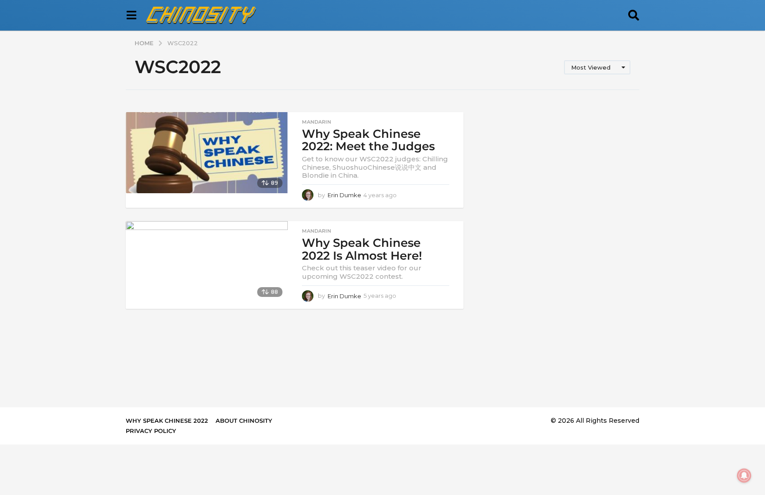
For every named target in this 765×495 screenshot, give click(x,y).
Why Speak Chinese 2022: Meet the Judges (368, 140)
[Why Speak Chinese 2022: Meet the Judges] (207, 152)
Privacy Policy (151, 430)
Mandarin (316, 122)
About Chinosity (244, 420)
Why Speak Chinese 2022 (167, 420)
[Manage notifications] (744, 475)
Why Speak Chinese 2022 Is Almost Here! (362, 249)
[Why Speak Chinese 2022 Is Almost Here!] (207, 261)
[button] (131, 15)
